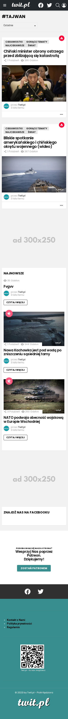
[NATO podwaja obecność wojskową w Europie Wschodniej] (34, 396)
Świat (32, 45)
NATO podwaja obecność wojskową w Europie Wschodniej (33, 419)
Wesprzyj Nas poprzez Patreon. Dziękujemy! (34, 555)
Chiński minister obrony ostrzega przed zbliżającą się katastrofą (33, 53)
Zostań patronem (34, 568)
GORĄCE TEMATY (36, 42)
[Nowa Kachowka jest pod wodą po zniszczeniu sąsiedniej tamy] (34, 329)
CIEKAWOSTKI (14, 42)
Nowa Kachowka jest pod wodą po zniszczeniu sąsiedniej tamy (32, 352)
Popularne (9, 313)
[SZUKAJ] (58, 5)
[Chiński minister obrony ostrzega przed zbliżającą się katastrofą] (34, 83)
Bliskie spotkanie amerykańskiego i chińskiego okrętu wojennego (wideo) (30, 142)
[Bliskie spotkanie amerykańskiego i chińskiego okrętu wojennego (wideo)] (34, 174)
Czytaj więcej (15, 302)
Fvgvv (8, 286)
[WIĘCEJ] (61, 114)
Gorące (61, 38)
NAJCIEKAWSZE (14, 45)
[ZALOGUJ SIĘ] (64, 5)
